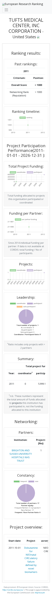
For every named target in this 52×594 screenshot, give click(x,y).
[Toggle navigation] (6, 10)
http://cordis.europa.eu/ (12, 590)
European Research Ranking (24, 4)
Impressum (40, 592)
